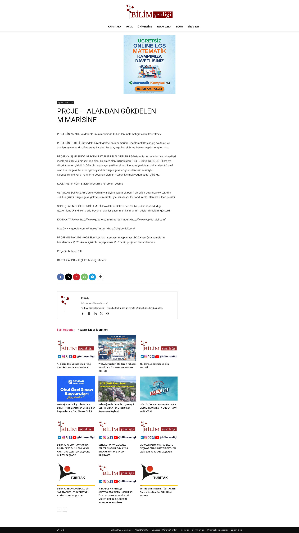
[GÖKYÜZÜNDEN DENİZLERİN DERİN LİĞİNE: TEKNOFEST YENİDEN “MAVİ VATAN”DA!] (159, 389)
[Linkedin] (96, 314)
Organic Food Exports (217, 529)
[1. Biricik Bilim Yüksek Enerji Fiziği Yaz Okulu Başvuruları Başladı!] (76, 348)
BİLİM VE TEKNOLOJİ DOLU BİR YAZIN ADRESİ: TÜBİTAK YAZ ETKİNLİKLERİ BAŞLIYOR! (73, 492)
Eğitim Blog (236, 529)
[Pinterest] (76, 276)
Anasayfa (114, 26)
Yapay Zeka (164, 26)
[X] (68, 276)
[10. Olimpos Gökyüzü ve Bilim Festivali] (159, 348)
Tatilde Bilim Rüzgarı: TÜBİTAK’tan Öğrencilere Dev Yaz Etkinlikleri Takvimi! (157, 492)
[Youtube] (109, 314)
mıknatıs (185, 529)
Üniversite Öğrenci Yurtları (164, 529)
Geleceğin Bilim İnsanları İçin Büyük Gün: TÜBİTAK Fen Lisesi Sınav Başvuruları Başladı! (116, 408)
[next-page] (65, 509)
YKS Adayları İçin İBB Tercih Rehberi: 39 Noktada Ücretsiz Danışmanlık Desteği (117, 367)
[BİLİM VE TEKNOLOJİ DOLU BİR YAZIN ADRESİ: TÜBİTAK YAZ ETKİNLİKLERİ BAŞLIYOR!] (76, 473)
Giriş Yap (194, 26)
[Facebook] (60, 276)
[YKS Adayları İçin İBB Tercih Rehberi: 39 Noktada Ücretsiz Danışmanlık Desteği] (117, 348)
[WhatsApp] (84, 276)
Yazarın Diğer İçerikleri (93, 329)
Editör (85, 298)
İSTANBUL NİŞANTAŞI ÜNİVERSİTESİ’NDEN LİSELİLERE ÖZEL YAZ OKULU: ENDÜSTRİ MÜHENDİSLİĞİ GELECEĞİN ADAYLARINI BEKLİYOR (115, 495)
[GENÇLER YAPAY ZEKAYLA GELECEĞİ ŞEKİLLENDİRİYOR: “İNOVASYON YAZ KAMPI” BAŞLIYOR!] (117, 429)
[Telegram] (92, 276)
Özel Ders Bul (141, 529)
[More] (100, 276)
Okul (129, 26)
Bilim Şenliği (198, 529)
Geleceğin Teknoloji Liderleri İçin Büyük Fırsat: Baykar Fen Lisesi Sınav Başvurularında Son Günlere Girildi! (76, 408)
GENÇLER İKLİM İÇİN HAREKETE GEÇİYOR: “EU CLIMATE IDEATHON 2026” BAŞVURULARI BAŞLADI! (158, 448)
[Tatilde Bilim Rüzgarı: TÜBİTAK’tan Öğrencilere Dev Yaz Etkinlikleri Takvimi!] (159, 473)
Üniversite (145, 26)
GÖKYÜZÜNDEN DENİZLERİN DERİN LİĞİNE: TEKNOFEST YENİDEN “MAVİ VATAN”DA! (158, 408)
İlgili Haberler (66, 329)
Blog (179, 26)
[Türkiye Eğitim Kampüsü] (149, 11)
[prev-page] (59, 509)
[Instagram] (90, 314)
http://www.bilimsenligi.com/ (94, 303)
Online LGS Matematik (121, 529)
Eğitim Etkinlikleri (65, 102)
